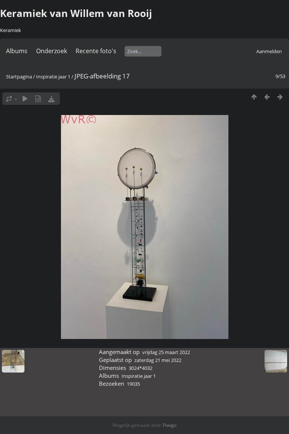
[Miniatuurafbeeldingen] (253, 96)
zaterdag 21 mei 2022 (157, 360)
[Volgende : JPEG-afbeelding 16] (280, 96)
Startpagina (19, 76)
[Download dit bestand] (51, 98)
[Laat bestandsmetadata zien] (38, 98)
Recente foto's (96, 51)
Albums (16, 51)
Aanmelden (269, 51)
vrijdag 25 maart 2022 (166, 352)
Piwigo (169, 425)
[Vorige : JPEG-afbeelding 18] (267, 96)
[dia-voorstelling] (25, 98)
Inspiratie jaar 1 (53, 76)
